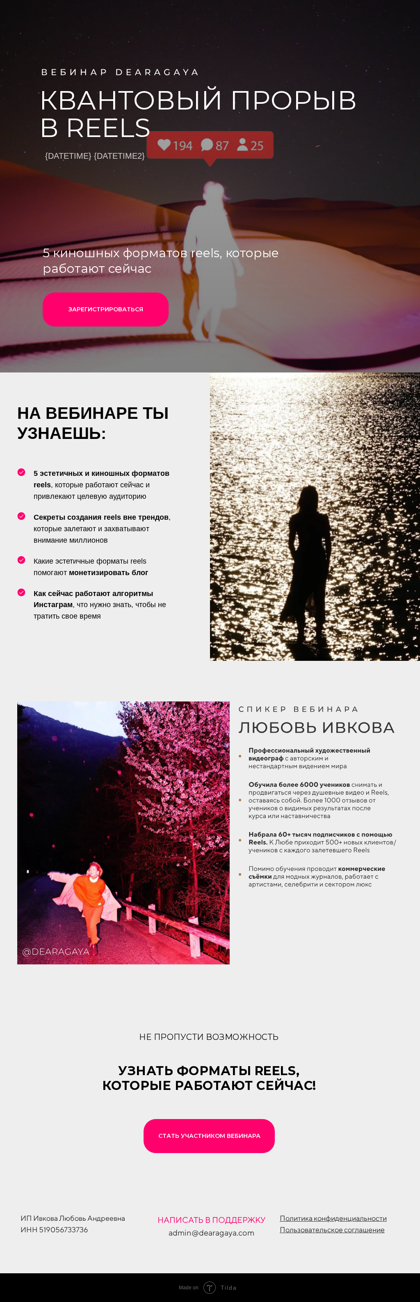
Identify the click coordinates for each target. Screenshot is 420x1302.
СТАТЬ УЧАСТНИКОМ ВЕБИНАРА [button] (209, 1136)
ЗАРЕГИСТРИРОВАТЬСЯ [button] (105, 309)
